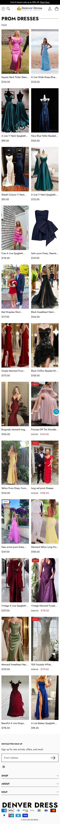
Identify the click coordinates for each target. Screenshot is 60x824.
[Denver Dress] (30, 8)
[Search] (8, 8)
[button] (56, 418)
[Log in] (49, 8)
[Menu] (3, 8)
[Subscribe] (53, 758)
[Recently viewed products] (56, 411)
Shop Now (45, 2)
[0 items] (56, 8)
